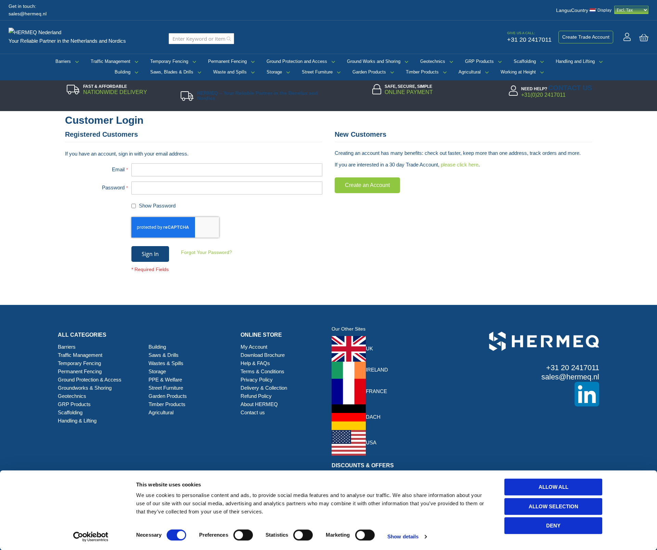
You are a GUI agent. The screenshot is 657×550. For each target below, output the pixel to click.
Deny (553, 525)
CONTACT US (570, 88)
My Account (254, 347)
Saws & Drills (164, 355)
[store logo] (38, 31)
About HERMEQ (259, 404)
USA (371, 442)
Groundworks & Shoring (85, 388)
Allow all (553, 487)
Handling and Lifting (575, 61)
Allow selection (553, 506)
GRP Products (479, 61)
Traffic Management (110, 61)
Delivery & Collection (264, 388)
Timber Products (422, 72)
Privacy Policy (257, 380)
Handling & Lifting (77, 421)
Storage (274, 72)
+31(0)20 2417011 (543, 95)
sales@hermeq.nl (28, 13)
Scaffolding (525, 61)
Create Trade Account (585, 37)
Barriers (63, 61)
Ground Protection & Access (89, 380)
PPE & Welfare (165, 380)
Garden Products (369, 72)
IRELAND (377, 370)
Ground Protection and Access (297, 61)
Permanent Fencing (227, 61)
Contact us (253, 412)
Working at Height (518, 72)
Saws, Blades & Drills (171, 72)
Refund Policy (256, 396)
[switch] (243, 535)
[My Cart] (643, 37)
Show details (402, 536)
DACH (373, 417)
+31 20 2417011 (572, 367)
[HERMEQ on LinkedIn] (533, 394)
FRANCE (376, 391)
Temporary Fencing (169, 61)
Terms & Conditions (262, 371)
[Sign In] (627, 37)
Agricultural (470, 72)
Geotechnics (432, 61)
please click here (459, 164)
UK (369, 348)
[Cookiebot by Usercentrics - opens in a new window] (91, 537)
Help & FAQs (255, 363)
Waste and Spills (230, 72)
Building (122, 72)
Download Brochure (263, 355)
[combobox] (201, 38)
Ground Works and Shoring (373, 61)
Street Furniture (317, 72)
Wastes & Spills (166, 363)
